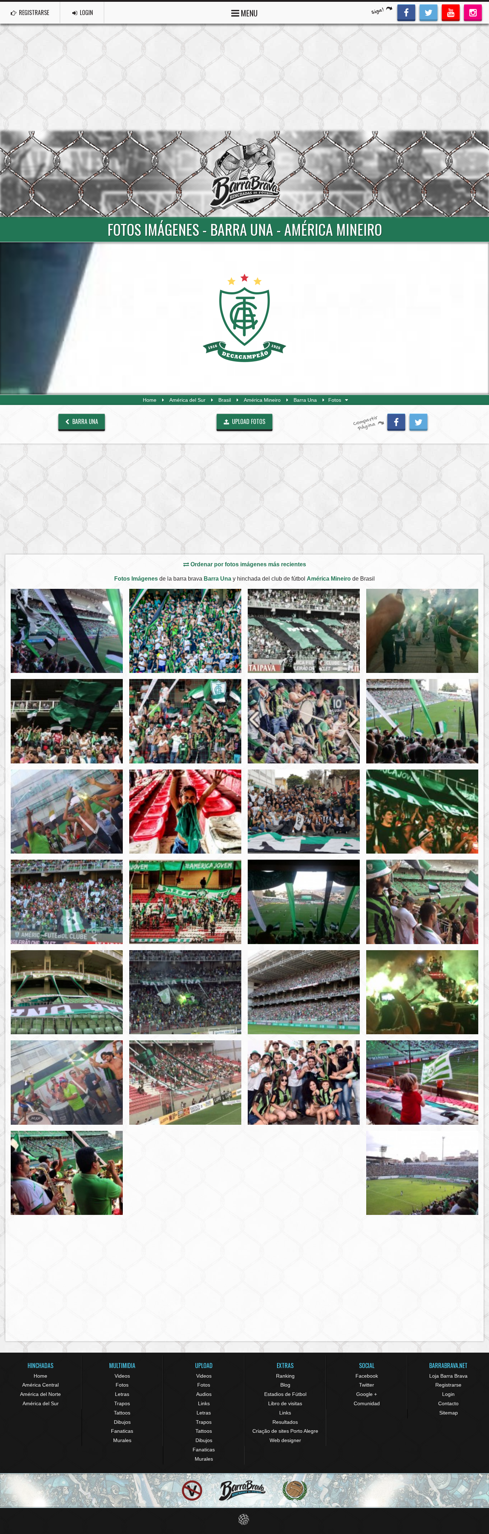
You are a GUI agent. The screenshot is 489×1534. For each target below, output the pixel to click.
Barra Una (305, 400)
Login (448, 1394)
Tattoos (122, 1413)
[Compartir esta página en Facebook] (396, 421)
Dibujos (122, 1422)
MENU (248, 13)
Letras (122, 1394)
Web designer (285, 1440)
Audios (204, 1394)
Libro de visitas (285, 1403)
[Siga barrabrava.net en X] (428, 11)
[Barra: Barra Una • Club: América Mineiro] (67, 631)
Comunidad (367, 1403)
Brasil (224, 400)
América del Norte (40, 1394)
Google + (366, 1394)
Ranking (285, 1376)
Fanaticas (122, 1431)
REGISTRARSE (33, 12)
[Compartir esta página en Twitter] (418, 421)
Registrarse (448, 1385)
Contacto (448, 1403)
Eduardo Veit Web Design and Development (244, 1519)
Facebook (366, 1376)
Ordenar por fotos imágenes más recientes (247, 564)
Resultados (285, 1422)
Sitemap (448, 1413)
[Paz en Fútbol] (192, 1490)
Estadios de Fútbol (285, 1394)
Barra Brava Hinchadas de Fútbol (244, 174)
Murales (122, 1440)
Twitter (366, 1385)
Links (204, 1403)
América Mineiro (262, 400)
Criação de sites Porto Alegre (285, 1431)
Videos (122, 1376)
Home (149, 400)
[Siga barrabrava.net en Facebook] (406, 11)
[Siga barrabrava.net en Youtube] (451, 11)
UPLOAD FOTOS (248, 421)
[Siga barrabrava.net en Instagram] (473, 11)
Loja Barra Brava (448, 1376)
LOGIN (85, 12)
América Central (40, 1385)
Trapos (122, 1403)
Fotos (122, 1385)
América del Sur (187, 400)
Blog (285, 1385)
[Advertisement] (244, 77)
